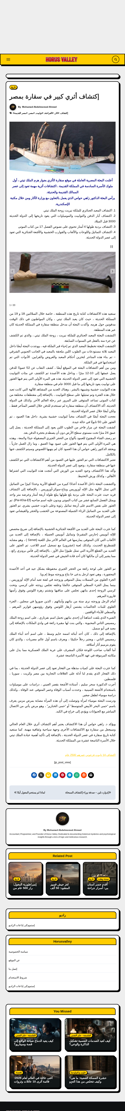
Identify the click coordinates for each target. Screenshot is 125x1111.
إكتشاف (64, 113)
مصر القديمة (20, 113)
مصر (31, 113)
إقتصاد (19, 1072)
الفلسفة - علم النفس (26, 1035)
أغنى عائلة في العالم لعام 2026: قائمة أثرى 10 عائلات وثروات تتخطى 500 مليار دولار (33, 1081)
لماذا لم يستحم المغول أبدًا (31, 792)
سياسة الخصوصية (18, 951)
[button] (112, 271)
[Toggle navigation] (8, 59)
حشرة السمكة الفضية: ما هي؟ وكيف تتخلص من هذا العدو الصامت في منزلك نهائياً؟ (87, 1081)
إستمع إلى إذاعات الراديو (22, 925)
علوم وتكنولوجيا (78, 1072)
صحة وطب (103, 879)
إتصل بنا (13, 969)
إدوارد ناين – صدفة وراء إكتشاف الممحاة (86, 792)
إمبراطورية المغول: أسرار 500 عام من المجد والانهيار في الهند (24, 890)
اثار (56, 113)
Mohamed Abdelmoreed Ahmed (39, 107)
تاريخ (13, 87)
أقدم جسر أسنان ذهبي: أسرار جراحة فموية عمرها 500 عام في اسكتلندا (99, 890)
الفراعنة (48, 113)
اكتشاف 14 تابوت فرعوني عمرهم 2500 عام (90, 755)
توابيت (39, 113)
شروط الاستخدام (18, 977)
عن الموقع (14, 960)
